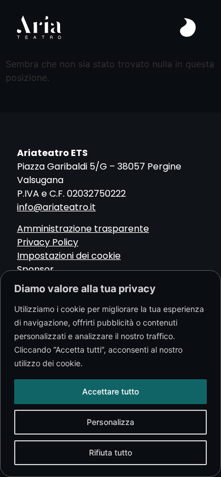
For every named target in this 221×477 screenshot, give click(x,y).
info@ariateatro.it (56, 207)
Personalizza (110, 422)
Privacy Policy (47, 242)
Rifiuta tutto (110, 452)
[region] (110, 373)
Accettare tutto (110, 391)
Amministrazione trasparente (83, 228)
